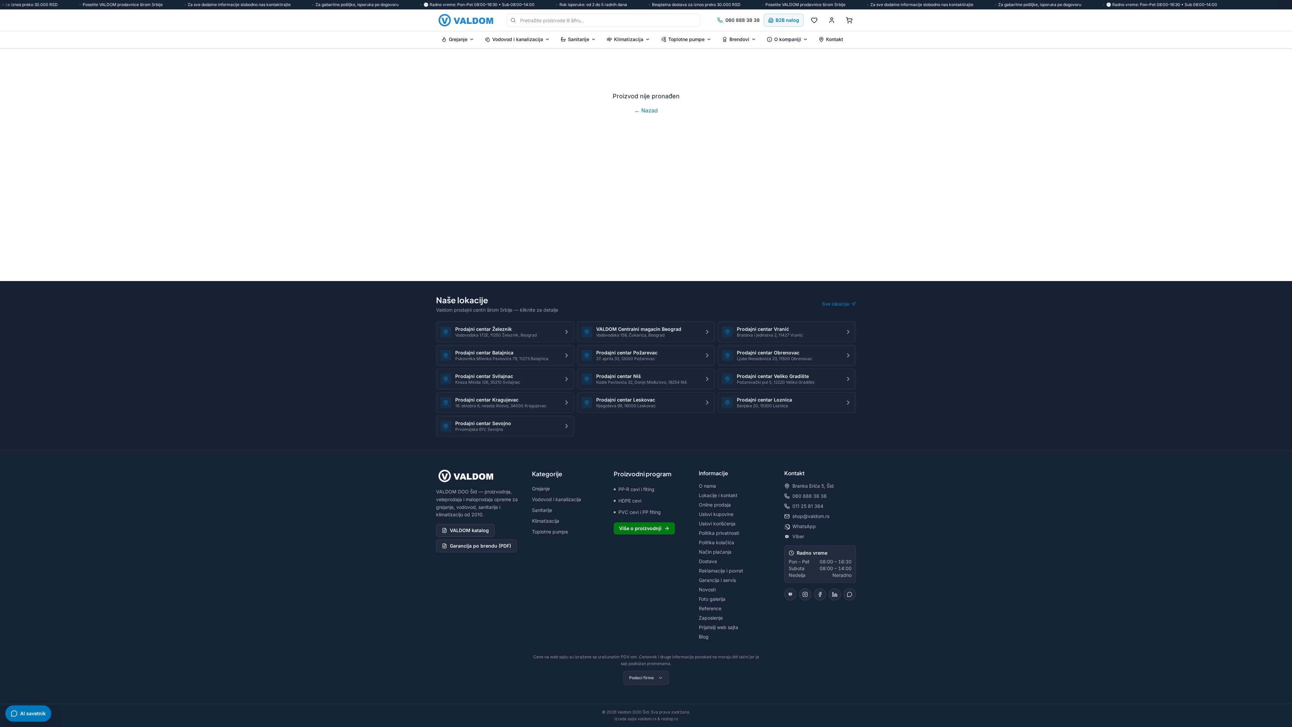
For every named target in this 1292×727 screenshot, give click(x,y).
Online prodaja (715, 505)
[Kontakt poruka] (850, 594)
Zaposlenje (711, 618)
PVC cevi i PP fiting (639, 512)
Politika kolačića (716, 542)
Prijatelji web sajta (718, 627)
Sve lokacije (835, 304)
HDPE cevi (629, 501)
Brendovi (739, 39)
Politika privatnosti (719, 533)
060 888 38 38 (742, 20)
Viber (798, 536)
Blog (704, 636)
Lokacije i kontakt (718, 495)
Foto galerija (712, 599)
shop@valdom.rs (810, 516)
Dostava (708, 561)
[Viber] (790, 594)
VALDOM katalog (469, 530)
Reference (710, 608)
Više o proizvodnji (640, 528)
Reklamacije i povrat (721, 571)
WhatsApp (804, 526)
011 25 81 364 (807, 506)
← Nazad (646, 110)
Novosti (707, 589)
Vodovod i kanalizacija (517, 39)
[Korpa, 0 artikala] (849, 20)
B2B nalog (787, 20)
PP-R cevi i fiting (636, 489)
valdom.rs (647, 718)
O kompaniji (787, 39)
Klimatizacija (628, 39)
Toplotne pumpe (686, 39)
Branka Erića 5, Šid (813, 486)
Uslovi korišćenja (717, 523)
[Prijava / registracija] (831, 20)
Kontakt (834, 39)
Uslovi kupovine (716, 514)
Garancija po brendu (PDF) (480, 546)
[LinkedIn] (835, 594)
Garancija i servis (717, 580)
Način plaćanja (715, 552)
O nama (707, 486)
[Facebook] (820, 594)
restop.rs (669, 718)
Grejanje (458, 39)
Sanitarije (578, 39)
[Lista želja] (814, 20)
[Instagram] (805, 594)
